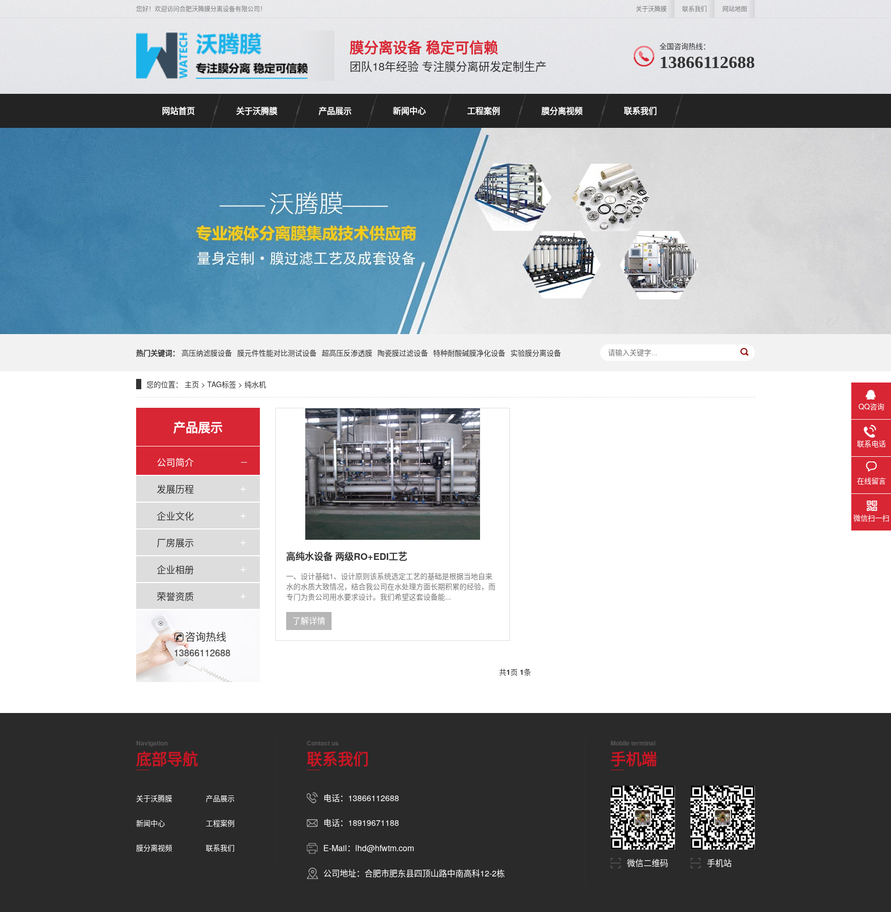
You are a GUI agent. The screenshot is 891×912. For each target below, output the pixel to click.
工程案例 (483, 111)
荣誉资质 (175, 596)
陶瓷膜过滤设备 (402, 352)
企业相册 (175, 569)
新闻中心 (409, 111)
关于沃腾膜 (651, 8)
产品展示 (335, 111)
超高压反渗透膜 (347, 352)
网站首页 (178, 111)
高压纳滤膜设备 (207, 352)
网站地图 (734, 8)
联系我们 (694, 8)
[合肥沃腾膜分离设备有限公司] (222, 55)
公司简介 (175, 462)
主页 (192, 384)
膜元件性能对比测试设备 (277, 352)
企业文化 (175, 515)
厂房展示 (175, 542)
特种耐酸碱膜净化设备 (469, 352)
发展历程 (175, 488)
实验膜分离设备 (535, 352)
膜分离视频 (562, 111)
